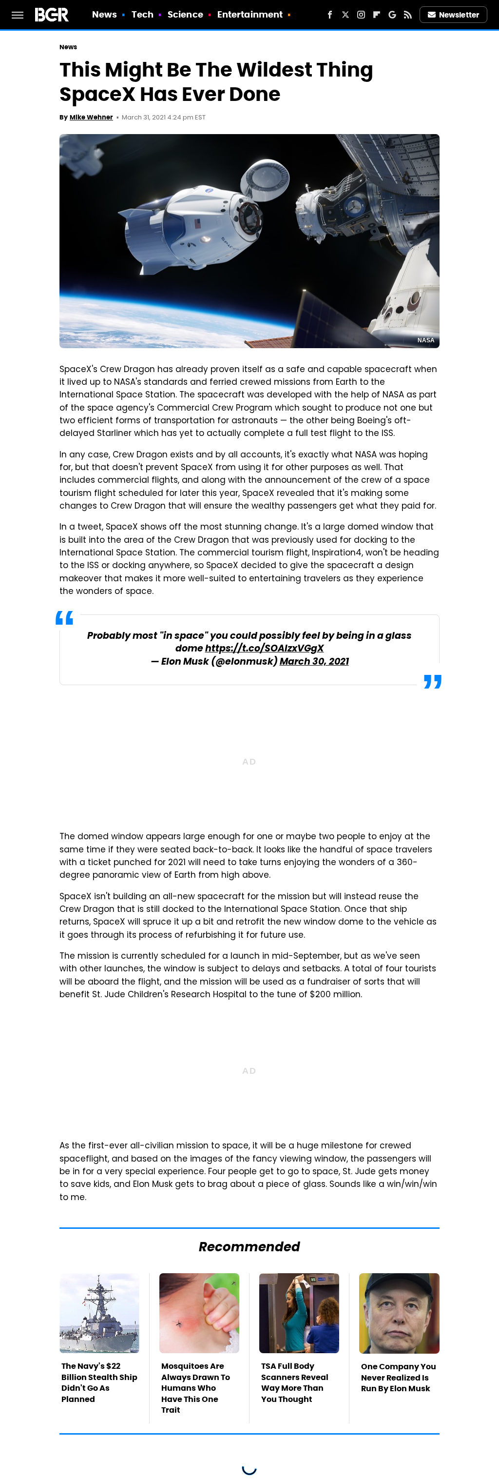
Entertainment (250, 14)
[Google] (392, 15)
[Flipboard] (377, 15)
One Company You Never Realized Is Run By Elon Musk (398, 1377)
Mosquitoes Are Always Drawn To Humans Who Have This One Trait (195, 1388)
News (104, 14)
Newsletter (459, 15)
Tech (143, 14)
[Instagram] (361, 15)
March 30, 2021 (314, 662)
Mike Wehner (91, 117)
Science (185, 14)
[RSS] (408, 15)
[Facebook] (330, 15)
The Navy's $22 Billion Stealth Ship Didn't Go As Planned (99, 1382)
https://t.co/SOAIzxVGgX (264, 649)
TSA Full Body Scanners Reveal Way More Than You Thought (294, 1382)
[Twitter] (345, 15)
